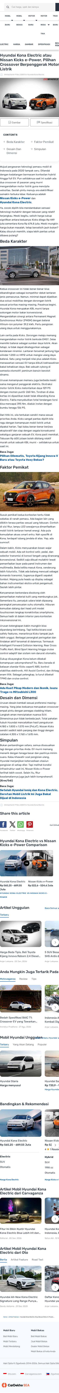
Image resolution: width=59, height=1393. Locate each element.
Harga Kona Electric (9, 1180)
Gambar (29, 44)
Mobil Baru (7, 20)
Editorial (4, 1238)
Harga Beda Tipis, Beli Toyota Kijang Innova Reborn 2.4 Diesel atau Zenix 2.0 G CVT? (19, 954)
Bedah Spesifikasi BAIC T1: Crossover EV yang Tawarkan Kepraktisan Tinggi (18, 1020)
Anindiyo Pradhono (9, 1027)
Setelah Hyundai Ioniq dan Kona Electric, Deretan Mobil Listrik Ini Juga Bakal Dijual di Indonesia (29, 794)
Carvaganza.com (33, 1374)
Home (5, 1317)
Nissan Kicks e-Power (40, 881)
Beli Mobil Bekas (39, 1336)
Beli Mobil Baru (10, 1336)
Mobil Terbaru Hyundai (46, 1038)
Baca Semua (51, 908)
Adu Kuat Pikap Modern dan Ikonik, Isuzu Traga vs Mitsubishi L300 (29, 690)
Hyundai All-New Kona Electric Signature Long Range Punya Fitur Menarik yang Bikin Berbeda (20, 1299)
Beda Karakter (16, 141)
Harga (16, 44)
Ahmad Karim (9, 75)
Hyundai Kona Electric (12, 881)
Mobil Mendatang (11, 1346)
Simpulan (40, 149)
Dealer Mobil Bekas (40, 1346)
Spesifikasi (44, 44)
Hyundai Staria (9, 1081)
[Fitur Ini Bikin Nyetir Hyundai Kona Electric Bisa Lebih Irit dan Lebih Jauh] (20, 1211)
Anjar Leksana (6, 961)
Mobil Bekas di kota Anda (43, 1351)
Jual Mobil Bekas (39, 1341)
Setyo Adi (49, 1238)
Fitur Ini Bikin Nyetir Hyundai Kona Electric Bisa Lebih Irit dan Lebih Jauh (19, 1231)
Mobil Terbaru (10, 1341)
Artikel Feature (14, 1317)
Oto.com (12, 1374)
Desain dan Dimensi (14, 151)
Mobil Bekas (19, 20)
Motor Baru (31, 20)
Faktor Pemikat (44, 141)
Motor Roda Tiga (44, 25)
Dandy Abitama (7, 1306)
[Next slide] (55, 942)
